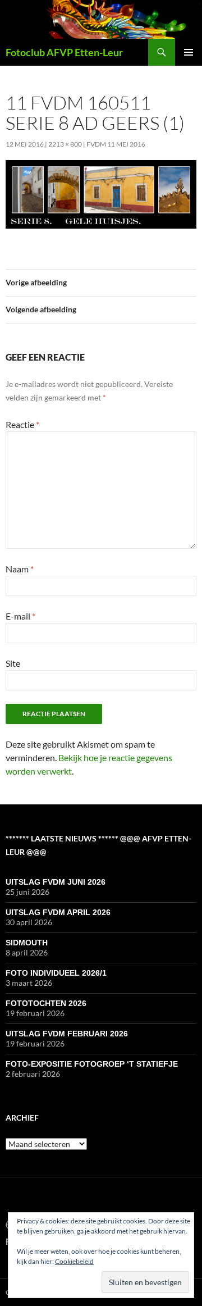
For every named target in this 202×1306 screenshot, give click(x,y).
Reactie (22, 424)
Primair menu (188, 52)
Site (13, 663)
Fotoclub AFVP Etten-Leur (64, 52)
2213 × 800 (65, 144)
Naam (20, 568)
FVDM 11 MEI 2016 (115, 144)
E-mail (20, 616)
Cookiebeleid (74, 1261)
